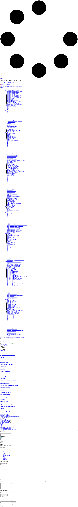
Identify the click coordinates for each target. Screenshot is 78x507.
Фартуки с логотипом (5, 394)
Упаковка (2, 413)
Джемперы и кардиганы (6, 364)
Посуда (1, 424)
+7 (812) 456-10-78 (7, 82)
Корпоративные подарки (5, 420)
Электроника (3, 419)
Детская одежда (4, 362)
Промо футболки (4, 383)
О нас (5, 86)
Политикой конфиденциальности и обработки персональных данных (21, 493)
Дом (1, 426)
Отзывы (16, 86)
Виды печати (11, 337)
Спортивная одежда (5, 387)
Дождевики (3, 366)
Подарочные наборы (4, 414)
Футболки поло (4, 401)
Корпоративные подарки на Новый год (8, 429)
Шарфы (2, 408)
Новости (4, 456)
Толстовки (3, 390)
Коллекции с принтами (5, 415)
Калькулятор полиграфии (19, 337)
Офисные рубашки (5, 376)
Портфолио (8, 86)
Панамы (2, 378)
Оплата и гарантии (6, 455)
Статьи (4, 457)
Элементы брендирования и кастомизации (11, 411)
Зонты (1, 425)
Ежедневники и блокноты (5, 428)
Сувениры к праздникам (5, 422)
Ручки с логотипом (4, 417)
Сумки (1, 418)
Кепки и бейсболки (5, 371)
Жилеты (2, 369)
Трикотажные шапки (5, 392)
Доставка (13, 86)
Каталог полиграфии (4, 337)
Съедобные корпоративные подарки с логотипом (10, 416)
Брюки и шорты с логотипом (7, 355)
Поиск (2, 442)
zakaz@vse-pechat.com (5, 84)
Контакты (20, 86)
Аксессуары (3, 352)
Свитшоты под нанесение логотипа (9, 385)
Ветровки (2, 357)
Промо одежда (3, 350)
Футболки (2, 399)
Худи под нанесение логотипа (7, 406)
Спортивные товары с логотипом (7, 427)
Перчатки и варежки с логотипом (8, 380)
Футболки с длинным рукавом (8, 404)
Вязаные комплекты (5, 359)
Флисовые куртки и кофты (7, 397)
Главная (2, 86)
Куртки (2, 373)
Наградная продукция (4, 421)
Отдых (1, 423)
